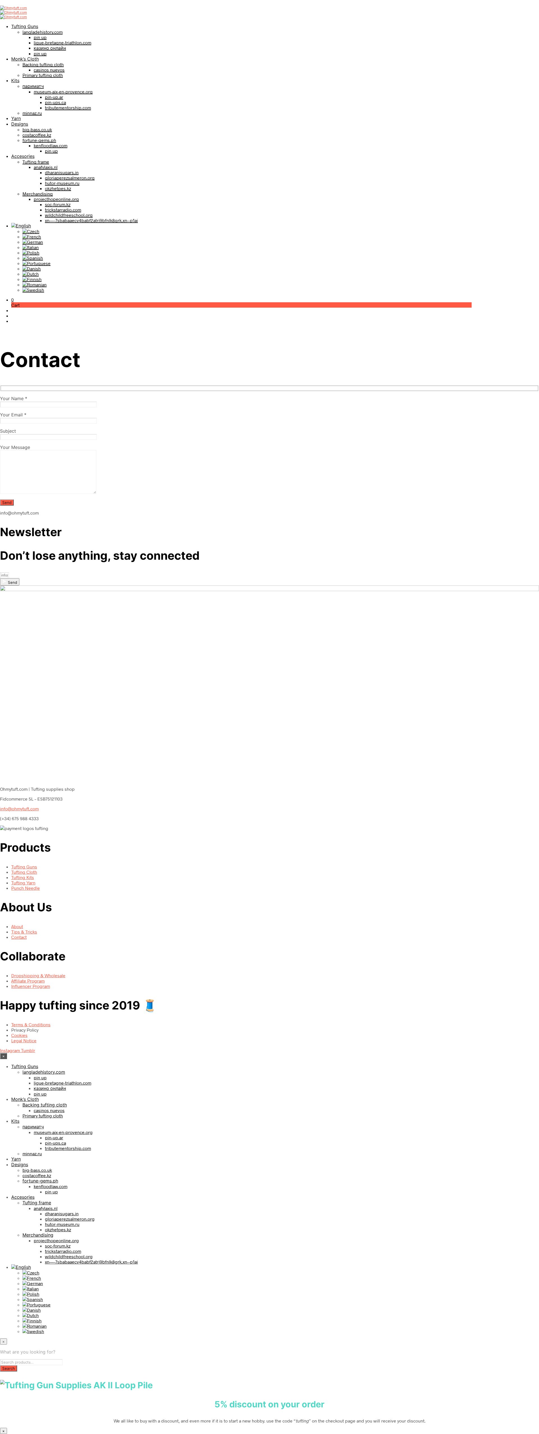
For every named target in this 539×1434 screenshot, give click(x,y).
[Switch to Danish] (31, 268)
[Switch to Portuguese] (36, 263)
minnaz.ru (32, 113)
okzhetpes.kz (58, 188)
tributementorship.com (68, 107)
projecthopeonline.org (56, 199)
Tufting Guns (24, 26)
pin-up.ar (54, 97)
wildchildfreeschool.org (69, 215)
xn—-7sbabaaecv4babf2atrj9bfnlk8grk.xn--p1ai (91, 220)
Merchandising (37, 193)
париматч (33, 86)
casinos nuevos (49, 69)
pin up (40, 37)
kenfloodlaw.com (50, 145)
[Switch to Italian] (30, 247)
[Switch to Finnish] (32, 279)
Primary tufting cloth (42, 75)
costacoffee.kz (36, 134)
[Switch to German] (32, 242)
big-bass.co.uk (37, 129)
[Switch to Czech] (30, 231)
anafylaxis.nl (46, 167)
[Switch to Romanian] (34, 284)
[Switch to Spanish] (32, 257)
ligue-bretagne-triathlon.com (62, 42)
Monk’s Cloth (25, 59)
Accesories (23, 156)
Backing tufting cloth (43, 64)
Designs (19, 124)
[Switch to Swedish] (33, 289)
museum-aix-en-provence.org (63, 91)
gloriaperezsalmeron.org (70, 177)
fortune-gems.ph (39, 140)
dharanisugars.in (62, 172)
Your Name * (13, 398)
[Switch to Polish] (30, 252)
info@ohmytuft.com (19, 808)
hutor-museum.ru (62, 183)
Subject (8, 431)
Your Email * (13, 415)
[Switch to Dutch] (30, 273)
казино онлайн (50, 47)
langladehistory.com (42, 31)
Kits (15, 80)
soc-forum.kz (57, 204)
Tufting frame (35, 161)
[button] (12, 299)
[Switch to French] (31, 236)
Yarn (16, 118)
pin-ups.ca (55, 102)
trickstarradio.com (63, 209)
